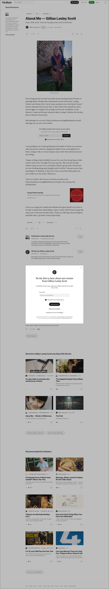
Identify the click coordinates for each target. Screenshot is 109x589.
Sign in (61, 312)
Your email (42, 292)
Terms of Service (61, 316)
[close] (81, 267)
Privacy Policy (70, 316)
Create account (54, 304)
